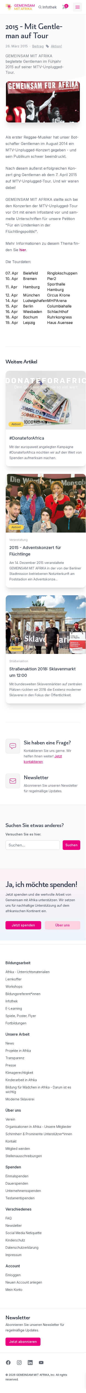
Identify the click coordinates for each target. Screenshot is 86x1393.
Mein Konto (13, 1290)
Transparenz (14, 1058)
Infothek (11, 1001)
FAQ (8, 1218)
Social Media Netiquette (23, 1233)
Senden (43, 779)
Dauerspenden (16, 1183)
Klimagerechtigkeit (19, 1073)
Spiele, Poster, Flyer (20, 1016)
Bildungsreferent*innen (22, 994)
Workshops (13, 986)
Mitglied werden (17, 1149)
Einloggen (13, 1275)
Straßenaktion (18, 661)
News (9, 1043)
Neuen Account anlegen (23, 1282)
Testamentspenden (20, 1198)
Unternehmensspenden (23, 1191)
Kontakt (10, 1141)
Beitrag (38, 46)
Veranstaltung (18, 539)
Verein (10, 1119)
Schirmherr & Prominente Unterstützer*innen (38, 1134)
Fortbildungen (15, 1023)
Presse (10, 1065)
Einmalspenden (16, 1176)
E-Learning (13, 1008)
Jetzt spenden (23, 925)
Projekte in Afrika (18, 1051)
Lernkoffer (13, 979)
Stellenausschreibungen (23, 1156)
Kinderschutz (15, 1240)
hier (22, 250)
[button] (8, 1381)
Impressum (13, 1255)
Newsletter (13, 1225)
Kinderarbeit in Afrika (21, 1080)
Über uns (62, 925)
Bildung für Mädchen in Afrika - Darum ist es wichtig (38, 1089)
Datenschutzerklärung (21, 1247)
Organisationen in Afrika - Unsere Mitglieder (38, 1127)
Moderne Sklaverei (19, 1099)
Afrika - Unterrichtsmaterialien (27, 972)
